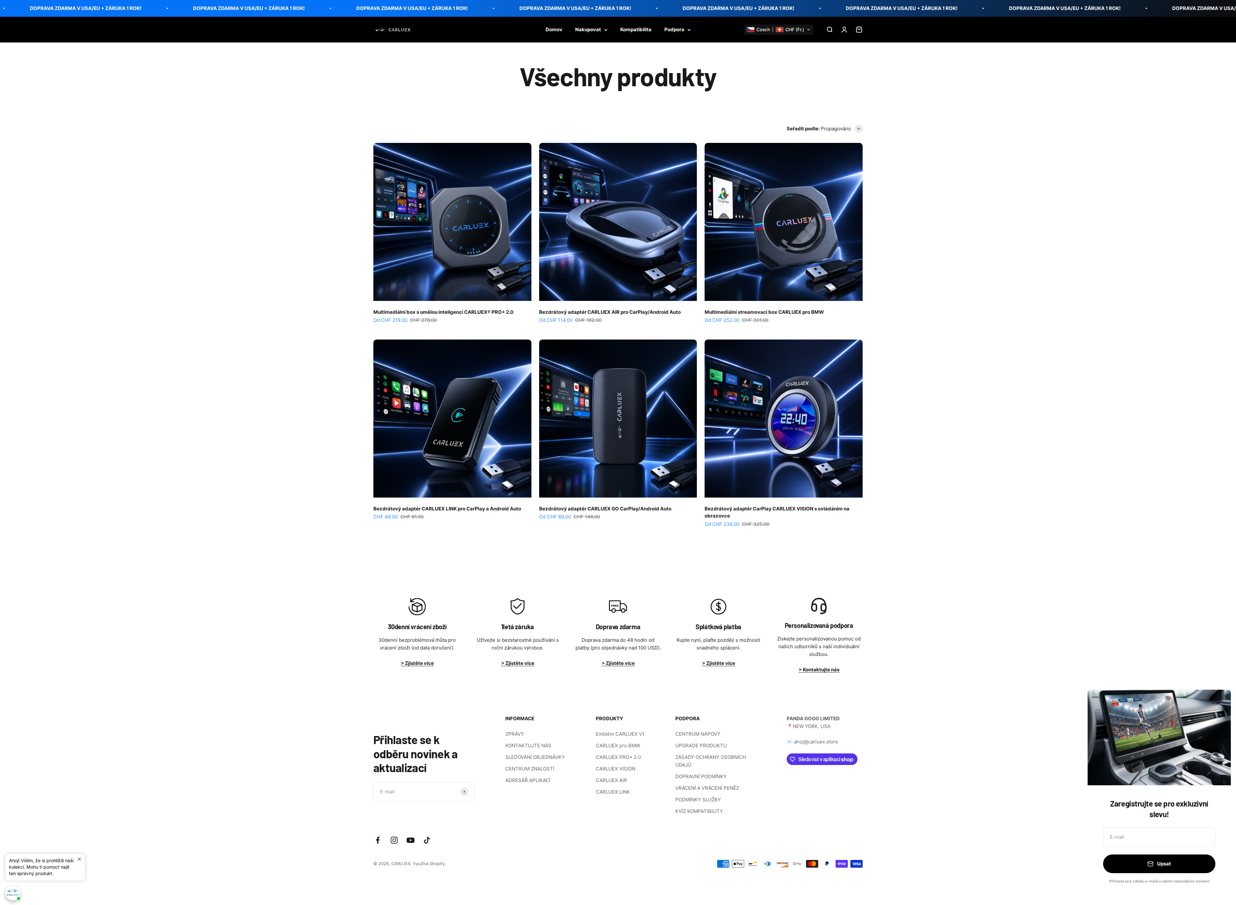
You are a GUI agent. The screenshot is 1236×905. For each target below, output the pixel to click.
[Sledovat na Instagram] (394, 840)
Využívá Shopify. (429, 863)
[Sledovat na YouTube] (410, 840)
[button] (778, 29)
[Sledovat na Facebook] (377, 840)
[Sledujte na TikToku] (427, 840)
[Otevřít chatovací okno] (13, 892)
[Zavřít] (1217, 703)
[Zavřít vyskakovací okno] (79, 859)
